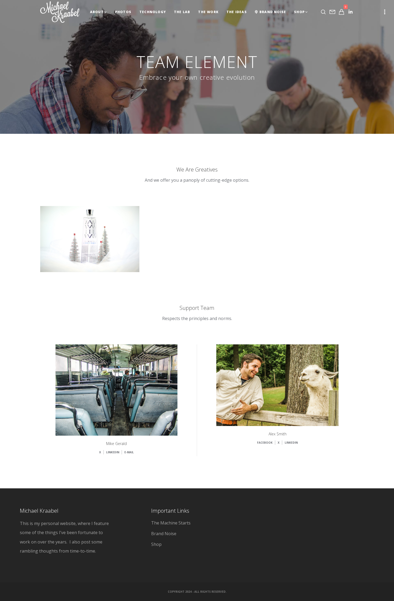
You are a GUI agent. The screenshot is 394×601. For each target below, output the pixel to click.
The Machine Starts (171, 523)
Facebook (77, 256)
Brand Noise (163, 534)
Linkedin (103, 256)
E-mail (129, 452)
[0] (341, 12)
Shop (156, 544)
